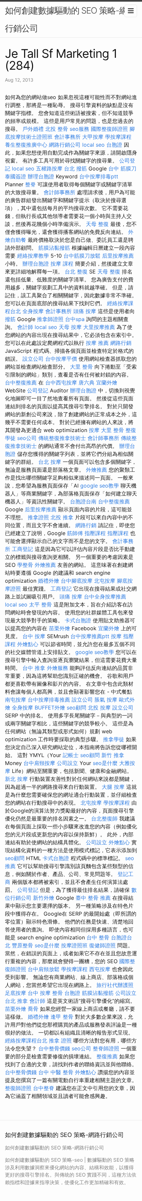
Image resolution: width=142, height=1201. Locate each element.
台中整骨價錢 (54, 1048)
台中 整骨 (98, 937)
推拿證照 (38, 517)
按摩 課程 (62, 263)
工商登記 (22, 549)
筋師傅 (75, 533)
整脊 (30, 184)
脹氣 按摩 (105, 699)
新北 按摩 (16, 779)
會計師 (25, 327)
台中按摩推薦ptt (89, 636)
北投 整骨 (56, 129)
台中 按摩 (33, 636)
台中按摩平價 (61, 358)
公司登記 (37, 390)
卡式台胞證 (78, 620)
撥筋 (10, 319)
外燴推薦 (96, 469)
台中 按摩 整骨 (45, 993)
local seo (93, 144)
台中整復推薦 (21, 382)
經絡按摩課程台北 (26, 1040)
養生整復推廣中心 (26, 144)
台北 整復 (76, 271)
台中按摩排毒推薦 (49, 699)
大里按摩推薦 (99, 327)
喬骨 (33, 1008)
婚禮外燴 (48, 580)
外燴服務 (57, 668)
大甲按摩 (92, 136)
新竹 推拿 (112, 755)
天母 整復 (97, 224)
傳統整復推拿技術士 (62, 438)
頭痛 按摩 (84, 311)
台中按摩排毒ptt (98, 176)
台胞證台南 (83, 501)
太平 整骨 (40, 604)
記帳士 (71, 755)
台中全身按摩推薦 (105, 596)
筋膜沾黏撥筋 (54, 247)
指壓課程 (95, 533)
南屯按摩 (15, 699)
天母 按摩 (70, 327)
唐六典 (86, 382)
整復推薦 (107, 1056)
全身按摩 (33, 311)
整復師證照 (18, 1088)
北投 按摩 (99, 707)
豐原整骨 (22, 945)
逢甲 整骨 (62, 1016)
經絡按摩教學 (33, 255)
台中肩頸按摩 (39, 763)
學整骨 (25, 565)
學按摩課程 (118, 136)
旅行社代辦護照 (114, 985)
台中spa (75, 319)
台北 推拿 (16, 1001)
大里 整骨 (81, 366)
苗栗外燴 (59, 628)
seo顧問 (76, 707)
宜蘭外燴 (106, 382)
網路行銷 (120, 343)
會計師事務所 (59, 192)
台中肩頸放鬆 (43, 969)
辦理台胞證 (41, 176)
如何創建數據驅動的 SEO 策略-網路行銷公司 (70, 19)
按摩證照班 (74, 945)
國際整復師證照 (109, 129)
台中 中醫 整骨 (55, 1072)
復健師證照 (102, 945)
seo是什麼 (105, 763)
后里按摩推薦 (118, 255)
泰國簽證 (15, 176)
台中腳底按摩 (76, 580)
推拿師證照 (50, 319)
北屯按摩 (104, 580)
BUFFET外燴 (50, 707)
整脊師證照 (106, 1048)
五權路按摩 (49, 168)
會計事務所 (67, 136)
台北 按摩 (49, 461)
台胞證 (114, 144)
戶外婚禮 (33, 129)
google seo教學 (99, 485)
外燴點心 (27, 644)
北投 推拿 (62, 517)
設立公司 (33, 358)
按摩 (94, 430)
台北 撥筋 (75, 168)
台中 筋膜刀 (122, 168)
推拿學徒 (113, 739)
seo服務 (79, 129)
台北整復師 (104, 818)
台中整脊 (43, 1088)
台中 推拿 (33, 668)
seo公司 (27, 438)
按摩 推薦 (97, 343)
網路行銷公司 (65, 144)
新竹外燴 (43, 897)
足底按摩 (15, 993)
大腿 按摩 (113, 786)
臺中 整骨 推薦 (93, 897)
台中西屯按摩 (61, 382)
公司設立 (67, 763)
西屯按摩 (99, 969)
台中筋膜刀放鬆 (81, 255)
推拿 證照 (60, 1040)
